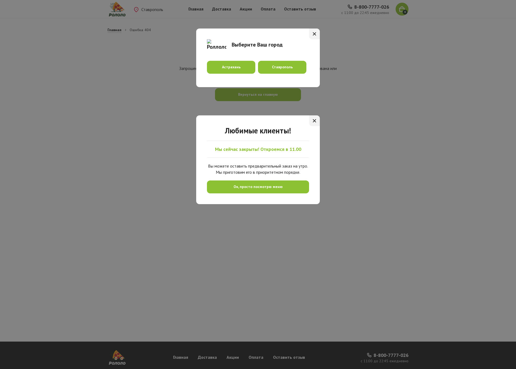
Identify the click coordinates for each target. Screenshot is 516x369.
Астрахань (231, 67)
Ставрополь (282, 67)
